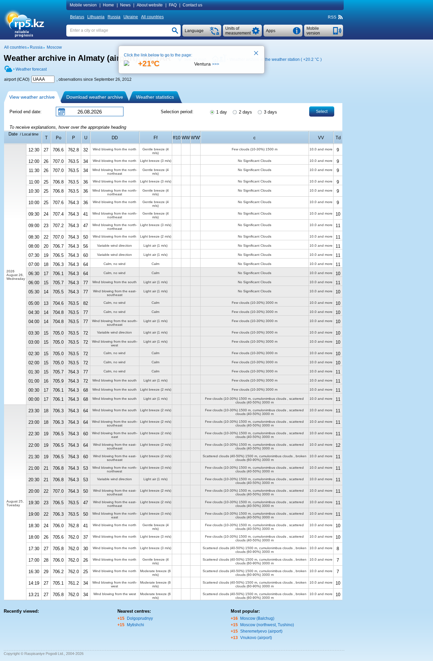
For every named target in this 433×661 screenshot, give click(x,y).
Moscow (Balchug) (257, 618)
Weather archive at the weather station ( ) (275, 59)
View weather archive (32, 97)
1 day (221, 112)
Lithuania (96, 17)
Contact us (192, 5)
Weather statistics (155, 97)
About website (150, 5)
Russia (114, 17)
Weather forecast (31, 69)
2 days (244, 112)
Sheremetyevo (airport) (261, 631)
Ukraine (130, 17)
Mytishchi (135, 624)
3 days (270, 112)
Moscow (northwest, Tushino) (267, 624)
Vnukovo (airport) (256, 637)
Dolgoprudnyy (140, 618)
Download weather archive (94, 97)
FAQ (173, 5)
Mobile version (83, 5)
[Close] (256, 53)
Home (108, 5)
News (125, 5)
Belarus (77, 17)
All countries (152, 17)
